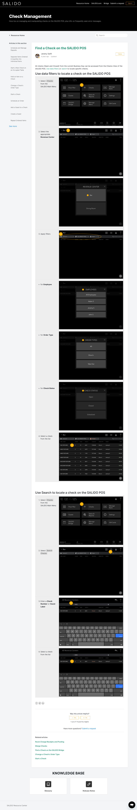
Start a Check (15, 94)
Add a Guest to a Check (19, 107)
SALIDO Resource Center (17, 805)
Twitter (39, 703)
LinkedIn (43, 703)
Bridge (106, 3)
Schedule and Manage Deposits (18, 49)
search (64, 69)
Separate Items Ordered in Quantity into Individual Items (19, 59)
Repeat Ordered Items (18, 120)
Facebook (36, 703)
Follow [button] (120, 54)
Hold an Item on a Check (17, 78)
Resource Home (82, 3)
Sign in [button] (130, 3)
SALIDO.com (96, 3)
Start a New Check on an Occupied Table (18, 69)
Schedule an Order (17, 101)
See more (13, 126)
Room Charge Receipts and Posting (49, 742)
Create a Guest (16, 114)
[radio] (74, 717)
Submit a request (117, 3)
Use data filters (52, 69)
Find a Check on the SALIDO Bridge (49, 750)
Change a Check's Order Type (17, 86)
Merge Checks (41, 746)
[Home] (12, 3)
